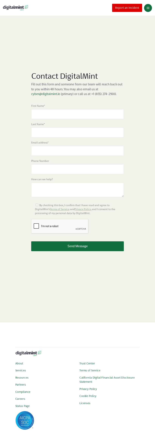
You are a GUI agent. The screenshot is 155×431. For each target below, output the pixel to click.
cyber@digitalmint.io (45, 94)
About (19, 363)
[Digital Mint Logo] (28, 355)
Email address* (40, 142)
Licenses (84, 403)
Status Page (22, 406)
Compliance (23, 392)
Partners (20, 384)
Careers (20, 399)
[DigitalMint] (15, 8)
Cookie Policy (87, 396)
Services (20, 370)
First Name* (38, 105)
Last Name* (38, 124)
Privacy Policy (83, 209)
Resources (22, 377)
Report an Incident (127, 7)
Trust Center (87, 363)
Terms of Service (60, 209)
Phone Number (40, 160)
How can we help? (42, 179)
